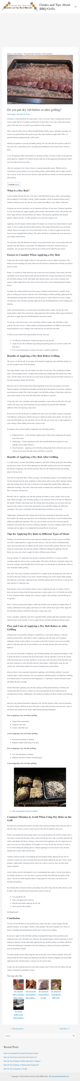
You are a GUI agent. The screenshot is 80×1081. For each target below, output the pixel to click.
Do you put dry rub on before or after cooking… (31, 994)
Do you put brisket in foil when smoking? (18, 1014)
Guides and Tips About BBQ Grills (54, 6)
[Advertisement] (40, 29)
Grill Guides (11, 114)
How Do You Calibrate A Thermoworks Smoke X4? (21, 1065)
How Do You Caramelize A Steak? (15, 1069)
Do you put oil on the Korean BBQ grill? (56, 994)
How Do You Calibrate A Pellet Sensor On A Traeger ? (22, 1061)
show (17, 185)
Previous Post (17, 1029)
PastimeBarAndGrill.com (60, 1076)
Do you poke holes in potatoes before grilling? (18, 994)
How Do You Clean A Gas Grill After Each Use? (20, 1057)
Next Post (64, 1029)
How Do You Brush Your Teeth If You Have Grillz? (21, 1053)
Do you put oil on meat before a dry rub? (43, 994)
